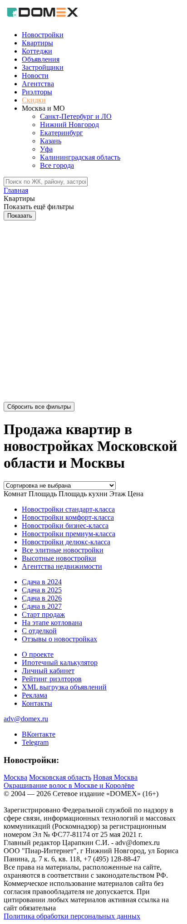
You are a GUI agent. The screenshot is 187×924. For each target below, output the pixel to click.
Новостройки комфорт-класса (68, 517)
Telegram (35, 742)
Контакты (37, 703)
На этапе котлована (52, 622)
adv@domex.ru (26, 719)
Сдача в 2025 (42, 590)
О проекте (38, 654)
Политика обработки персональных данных (72, 916)
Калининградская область (80, 157)
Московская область (60, 777)
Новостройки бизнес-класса (65, 525)
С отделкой (39, 631)
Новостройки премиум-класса (68, 534)
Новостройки (43, 35)
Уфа (46, 149)
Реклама (34, 695)
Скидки (34, 100)
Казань (50, 141)
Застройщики (43, 67)
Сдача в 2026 (42, 598)
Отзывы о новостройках (59, 639)
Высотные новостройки (59, 558)
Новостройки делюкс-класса (66, 542)
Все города (57, 165)
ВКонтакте (38, 734)
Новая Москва (115, 777)
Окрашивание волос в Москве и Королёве (69, 785)
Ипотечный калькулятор (60, 662)
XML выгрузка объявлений (64, 687)
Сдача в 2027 (42, 606)
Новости (35, 75)
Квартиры (37, 43)
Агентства (38, 84)
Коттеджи (37, 51)
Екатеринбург (61, 133)
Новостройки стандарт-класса (68, 509)
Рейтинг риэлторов (52, 679)
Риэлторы (37, 92)
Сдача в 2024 (42, 582)
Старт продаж (43, 614)
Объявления (40, 59)
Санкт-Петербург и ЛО (76, 116)
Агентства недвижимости (62, 566)
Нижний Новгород (69, 124)
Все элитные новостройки (62, 550)
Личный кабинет (48, 671)
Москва (15, 777)
